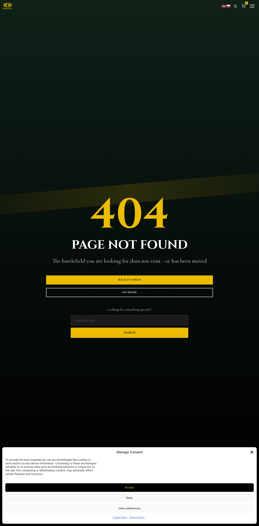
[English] (224, 6)
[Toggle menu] (252, 6)
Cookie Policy (120, 517)
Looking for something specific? (130, 309)
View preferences (130, 508)
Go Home (129, 292)
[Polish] (229, 6)
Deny (129, 497)
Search (130, 332)
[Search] (235, 6)
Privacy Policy (137, 517)
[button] (252, 452)
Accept (129, 487)
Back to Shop (129, 280)
